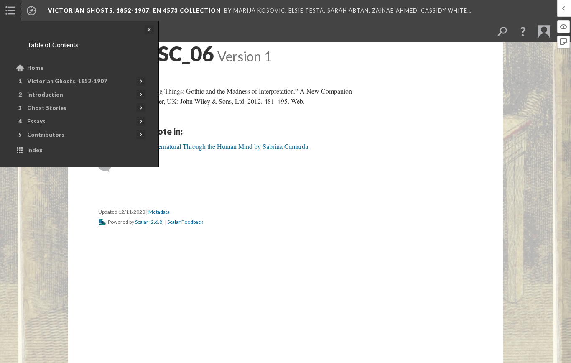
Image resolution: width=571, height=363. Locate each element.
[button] (522, 31)
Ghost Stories (46, 108)
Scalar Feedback (185, 222)
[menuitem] (10, 10)
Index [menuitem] (35, 150)
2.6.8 (156, 222)
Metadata (159, 212)
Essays (36, 121)
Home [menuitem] (35, 67)
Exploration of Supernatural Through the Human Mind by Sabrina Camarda (208, 146)
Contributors (45, 134)
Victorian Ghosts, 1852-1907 (67, 81)
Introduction (45, 94)
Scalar (141, 222)
